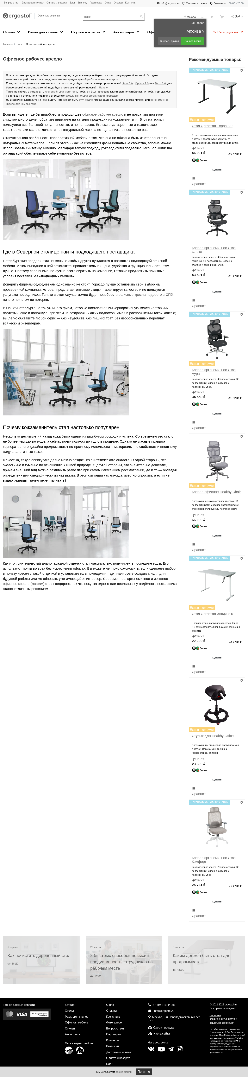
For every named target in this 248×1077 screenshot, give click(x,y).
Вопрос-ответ (11, 2)
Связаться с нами (196, 3)
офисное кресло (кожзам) (23, 584)
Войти (239, 16)
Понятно (144, 1071)
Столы (9, 32)
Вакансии (112, 1046)
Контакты (130, 2)
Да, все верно (193, 41)
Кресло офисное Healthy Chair (216, 492)
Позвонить (220, 3)
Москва (191, 17)
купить (217, 169)
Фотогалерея (114, 1022)
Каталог (70, 1004)
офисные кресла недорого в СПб (146, 295)
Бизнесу (82, 2)
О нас (108, 2)
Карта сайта (162, 1033)
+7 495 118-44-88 (163, 1004)
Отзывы (118, 2)
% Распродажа (225, 32)
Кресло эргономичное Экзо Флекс (214, 250)
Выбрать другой (169, 41)
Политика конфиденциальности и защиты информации (223, 1019)
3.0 (130, 83)
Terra (158, 83)
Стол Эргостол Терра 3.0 (212, 126)
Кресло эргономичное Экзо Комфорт (214, 860)
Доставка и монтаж (33, 2)
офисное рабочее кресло (102, 114)
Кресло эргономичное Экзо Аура (214, 372)
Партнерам (96, 2)
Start (125, 83)
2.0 (146, 83)
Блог (72, 2)
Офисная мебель (76, 1022)
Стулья (70, 1028)
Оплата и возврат (56, 2)
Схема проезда (163, 1027)
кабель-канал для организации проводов (91, 95)
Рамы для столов (43, 32)
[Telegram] (171, 1049)
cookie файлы (124, 1071)
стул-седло (86, 99)
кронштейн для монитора (61, 91)
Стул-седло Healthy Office (213, 736)
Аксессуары (124, 32)
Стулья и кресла (86, 32)
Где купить (113, 1016)
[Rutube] (180, 1049)
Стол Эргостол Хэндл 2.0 (212, 614)
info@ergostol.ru (170, 3)
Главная (8, 44)
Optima (139, 83)
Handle (103, 87)
